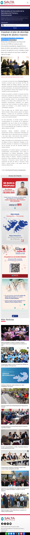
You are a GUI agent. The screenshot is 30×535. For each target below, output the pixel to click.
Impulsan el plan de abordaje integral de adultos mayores (14, 33)
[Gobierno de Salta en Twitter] (8, 523)
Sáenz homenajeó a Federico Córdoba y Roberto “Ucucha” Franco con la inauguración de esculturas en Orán (14, 344)
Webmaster (3, 531)
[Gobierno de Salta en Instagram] (5, 523)
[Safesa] (15, 295)
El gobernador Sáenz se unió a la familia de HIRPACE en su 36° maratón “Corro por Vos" (14, 365)
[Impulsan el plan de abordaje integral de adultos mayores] (15, 66)
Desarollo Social (4, 40)
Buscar (15, 28)
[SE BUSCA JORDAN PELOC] (15, 194)
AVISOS (15, 316)
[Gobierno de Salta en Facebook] (2, 523)
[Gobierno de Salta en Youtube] (10, 523)
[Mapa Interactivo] (15, 228)
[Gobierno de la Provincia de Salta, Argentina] (7, 3)
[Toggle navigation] (27, 2)
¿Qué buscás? (4, 22)
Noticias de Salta (19, 38)
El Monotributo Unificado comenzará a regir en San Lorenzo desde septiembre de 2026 (13, 468)
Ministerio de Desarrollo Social (8, 38)
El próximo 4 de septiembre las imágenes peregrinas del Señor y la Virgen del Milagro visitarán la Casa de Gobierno (15, 489)
